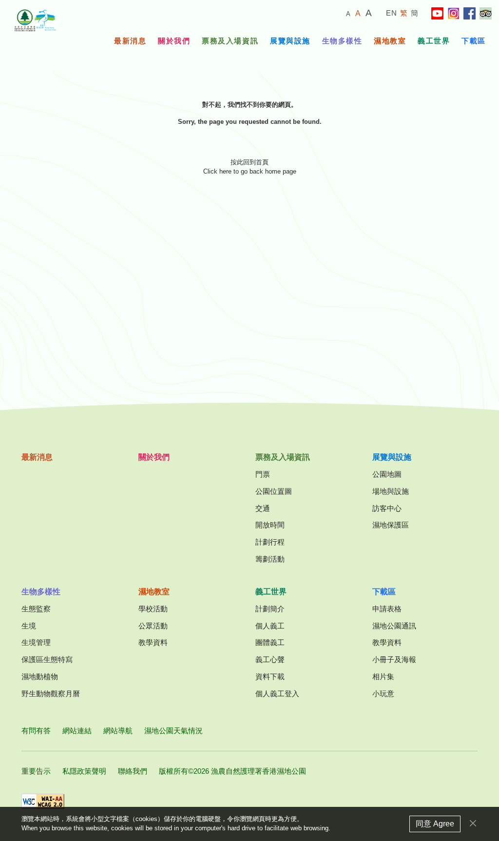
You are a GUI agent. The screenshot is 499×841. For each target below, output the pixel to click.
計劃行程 (270, 542)
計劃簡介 (270, 609)
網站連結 (77, 730)
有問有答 (36, 730)
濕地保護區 (390, 525)
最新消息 (130, 41)
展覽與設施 (290, 41)
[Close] (473, 823)
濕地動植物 (39, 676)
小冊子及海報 (394, 659)
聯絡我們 (132, 771)
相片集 (383, 676)
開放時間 (270, 525)
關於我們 (174, 41)
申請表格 (387, 609)
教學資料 (153, 642)
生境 (28, 626)
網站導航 (118, 730)
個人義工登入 (277, 693)
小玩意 (383, 693)
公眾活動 (153, 626)
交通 (262, 508)
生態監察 (36, 609)
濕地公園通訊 (394, 626)
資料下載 (270, 676)
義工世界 (434, 41)
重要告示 (36, 771)
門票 (262, 474)
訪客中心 (387, 508)
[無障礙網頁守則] (42, 801)
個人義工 (270, 626)
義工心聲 (270, 659)
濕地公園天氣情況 (173, 730)
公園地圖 (387, 474)
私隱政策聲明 (84, 771)
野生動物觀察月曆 (50, 693)
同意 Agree (435, 824)
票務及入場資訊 (230, 41)
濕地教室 (390, 41)
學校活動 (153, 609)
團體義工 (270, 642)
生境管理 (36, 642)
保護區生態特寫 (47, 659)
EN (392, 13)
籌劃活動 (270, 559)
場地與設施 (390, 491)
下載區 (473, 41)
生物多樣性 (342, 41)
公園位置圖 (273, 491)
